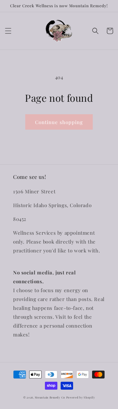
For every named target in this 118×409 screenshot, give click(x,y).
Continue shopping (59, 122)
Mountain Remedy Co (50, 397)
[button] (8, 31)
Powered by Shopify (80, 397)
